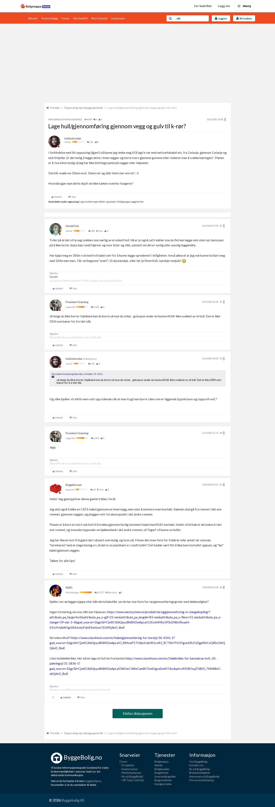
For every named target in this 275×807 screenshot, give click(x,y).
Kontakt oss (196, 765)
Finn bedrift (80, 18)
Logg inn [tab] (222, 18)
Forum (65, 18)
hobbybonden (72, 138)
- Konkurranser (129, 769)
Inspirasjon (118, 18)
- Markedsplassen (130, 772)
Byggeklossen (74, 484)
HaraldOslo (72, 226)
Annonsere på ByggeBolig (204, 776)
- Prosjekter (127, 765)
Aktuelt (33, 18)
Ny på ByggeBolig (199, 769)
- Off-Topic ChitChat (132, 780)
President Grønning (77, 302)
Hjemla (158, 765)
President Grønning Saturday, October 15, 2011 (77, 373)
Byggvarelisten (163, 780)
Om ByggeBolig (198, 761)
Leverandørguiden (165, 776)
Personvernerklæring (201, 780)
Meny (247, 6)
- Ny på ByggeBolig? (132, 776)
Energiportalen (163, 784)
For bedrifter (203, 6)
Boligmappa (161, 761)
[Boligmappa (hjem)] (35, 6)
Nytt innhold (99, 18)
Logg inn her (137, 201)
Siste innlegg (49, 18)
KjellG (69, 587)
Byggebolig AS (72, 800)
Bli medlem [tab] (245, 18)
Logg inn (224, 6)
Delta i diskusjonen (137, 713)
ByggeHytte (161, 772)
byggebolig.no (92, 781)
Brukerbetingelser (199, 772)
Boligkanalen (161, 769)
